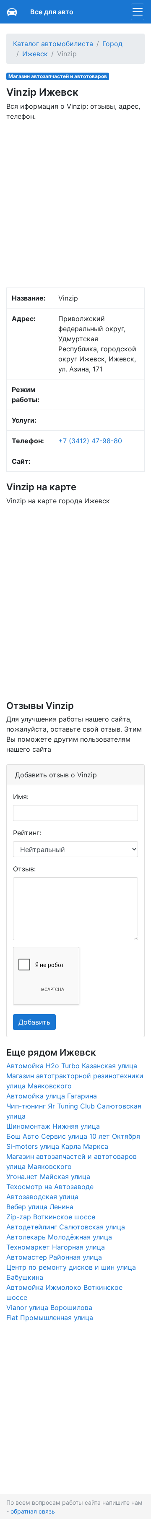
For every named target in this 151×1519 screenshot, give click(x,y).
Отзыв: (24, 869)
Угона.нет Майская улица (48, 1176)
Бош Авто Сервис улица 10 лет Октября (73, 1136)
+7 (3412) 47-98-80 (90, 441)
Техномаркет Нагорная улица (55, 1247)
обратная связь (32, 1511)
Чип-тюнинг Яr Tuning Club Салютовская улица (73, 1111)
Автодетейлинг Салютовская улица (65, 1227)
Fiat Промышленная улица (49, 1317)
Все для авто (51, 12)
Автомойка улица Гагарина (51, 1096)
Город (112, 43)
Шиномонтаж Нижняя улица (53, 1126)
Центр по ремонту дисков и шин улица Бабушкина (71, 1272)
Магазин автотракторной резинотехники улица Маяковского (74, 1081)
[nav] (137, 11)
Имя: (21, 796)
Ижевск (35, 54)
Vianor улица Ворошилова (49, 1307)
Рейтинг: (27, 833)
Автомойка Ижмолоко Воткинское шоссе (64, 1292)
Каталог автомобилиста (53, 43)
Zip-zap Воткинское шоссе (50, 1217)
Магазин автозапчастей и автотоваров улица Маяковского (71, 1161)
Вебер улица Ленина (39, 1207)
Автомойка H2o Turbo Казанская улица (71, 1065)
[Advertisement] (75, 203)
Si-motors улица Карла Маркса (57, 1146)
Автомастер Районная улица (54, 1257)
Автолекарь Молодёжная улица (59, 1237)
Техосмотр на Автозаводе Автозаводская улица (50, 1191)
